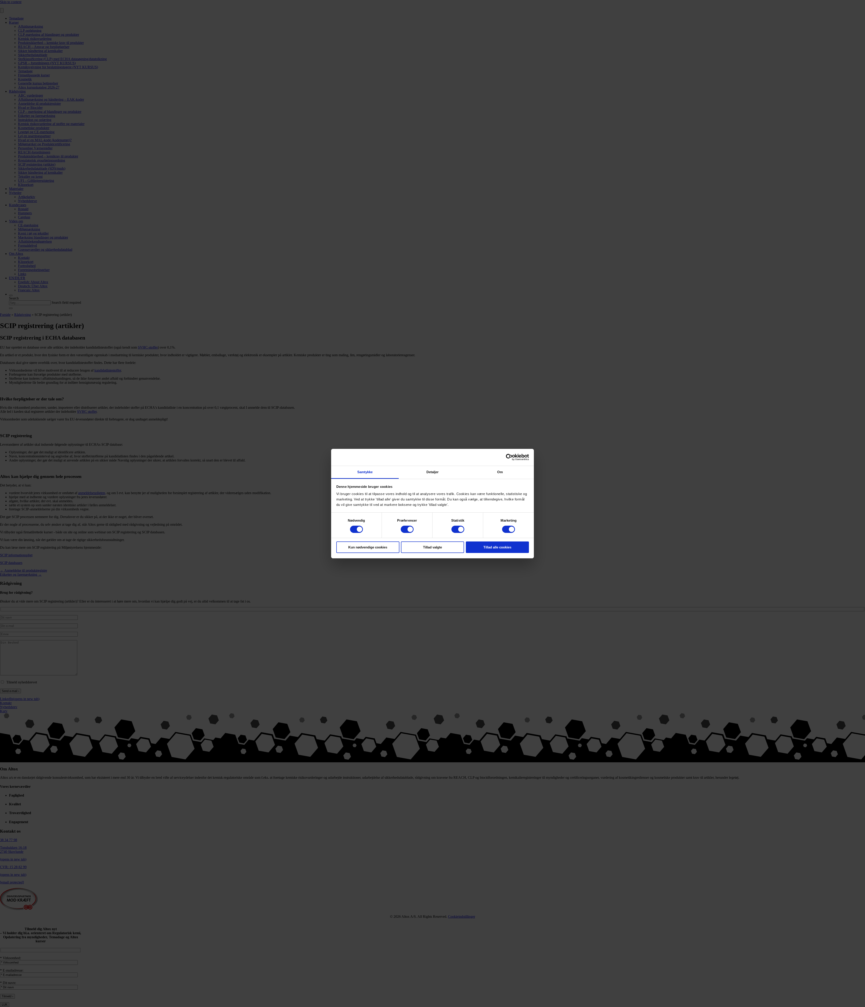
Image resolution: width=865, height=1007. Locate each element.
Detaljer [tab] (432, 472)
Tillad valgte (432, 547)
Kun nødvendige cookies (367, 547)
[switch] (407, 529)
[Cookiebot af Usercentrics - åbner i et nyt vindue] (509, 457)
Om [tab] (500, 472)
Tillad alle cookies (497, 547)
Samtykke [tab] (365, 472)
